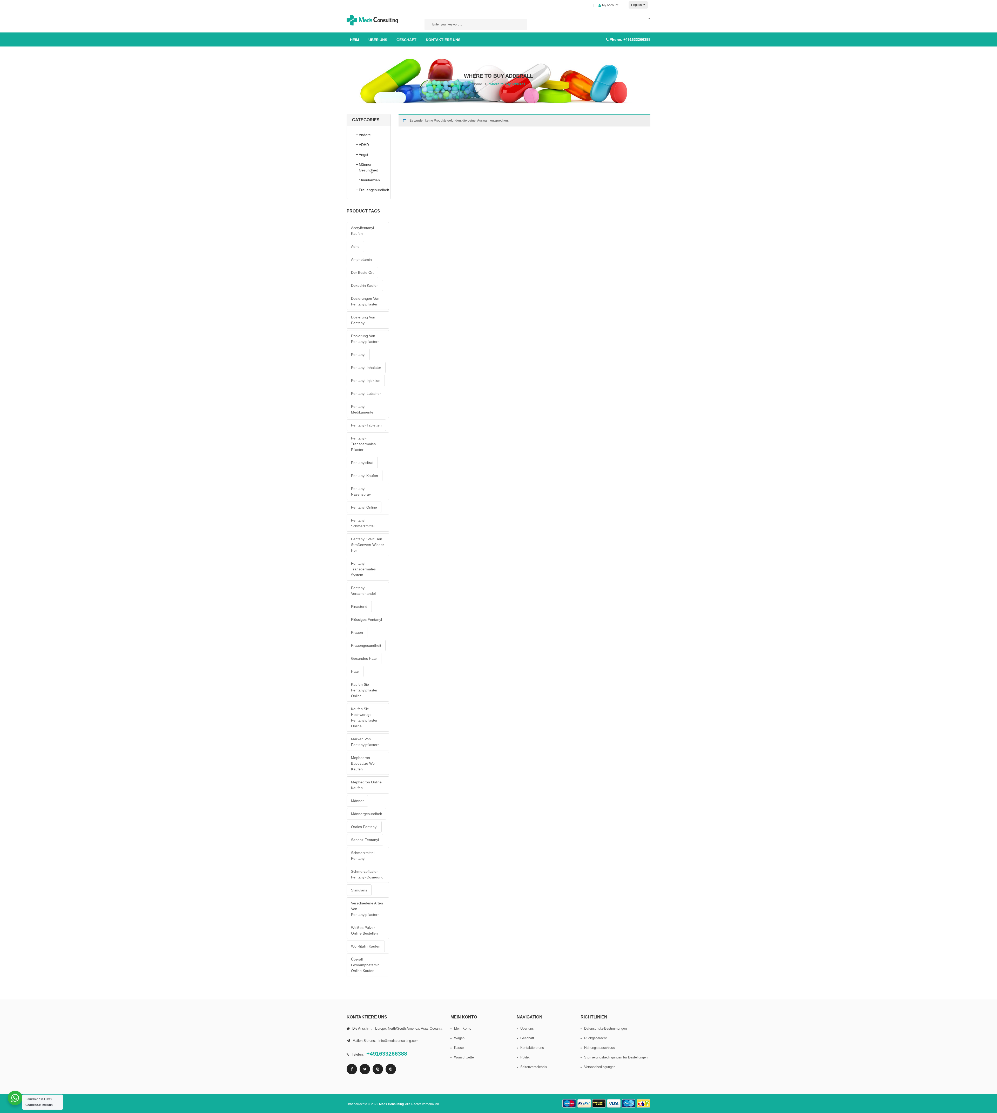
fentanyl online (364, 507)
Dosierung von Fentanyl (363, 320)
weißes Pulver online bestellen (364, 930)
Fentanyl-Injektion (365, 380)
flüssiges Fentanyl (366, 619)
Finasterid (359, 606)
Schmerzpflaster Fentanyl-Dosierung (367, 874)
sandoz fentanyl (365, 840)
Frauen (357, 632)
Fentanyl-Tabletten (366, 425)
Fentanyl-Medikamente (362, 409)
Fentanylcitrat (362, 463)
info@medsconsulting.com (399, 1041)
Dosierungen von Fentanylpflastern (365, 301)
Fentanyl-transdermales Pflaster (363, 444)
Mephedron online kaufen (366, 785)
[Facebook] (352, 1069)
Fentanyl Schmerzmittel (362, 523)
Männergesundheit (366, 814)
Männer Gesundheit (368, 167)
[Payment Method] (569, 1103)
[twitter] (365, 1069)
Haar (355, 671)
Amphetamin (361, 259)
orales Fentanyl (364, 827)
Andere (365, 135)
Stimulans (359, 890)
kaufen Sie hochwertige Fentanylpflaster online (364, 717)
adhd (355, 246)
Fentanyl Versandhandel (363, 591)
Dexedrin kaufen (365, 285)
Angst (363, 154)
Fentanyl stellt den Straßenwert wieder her (367, 544)
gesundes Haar (364, 658)
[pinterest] (391, 1069)
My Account (610, 5)
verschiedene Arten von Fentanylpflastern (367, 909)
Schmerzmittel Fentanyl (362, 856)
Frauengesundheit (372, 190)
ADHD (364, 145)
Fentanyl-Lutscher (366, 393)
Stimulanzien (369, 180)
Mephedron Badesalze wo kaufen (363, 763)
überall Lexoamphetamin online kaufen (365, 965)
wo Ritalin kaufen (365, 946)
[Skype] (378, 1069)
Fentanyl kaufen (364, 476)
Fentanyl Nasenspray (361, 491)
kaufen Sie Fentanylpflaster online (364, 690)
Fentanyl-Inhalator (366, 367)
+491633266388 (636, 39)
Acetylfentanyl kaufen (362, 231)
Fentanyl (358, 354)
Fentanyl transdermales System (363, 569)
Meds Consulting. (392, 1104)
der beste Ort (362, 272)
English (637, 5)
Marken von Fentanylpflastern (365, 742)
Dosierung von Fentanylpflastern (365, 339)
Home (477, 84)
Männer (357, 801)
